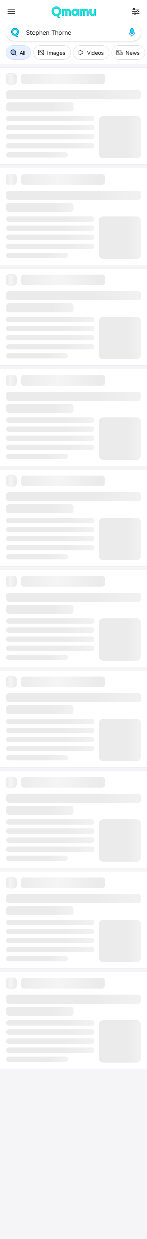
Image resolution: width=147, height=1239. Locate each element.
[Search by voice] (131, 32)
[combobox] (73, 32)
